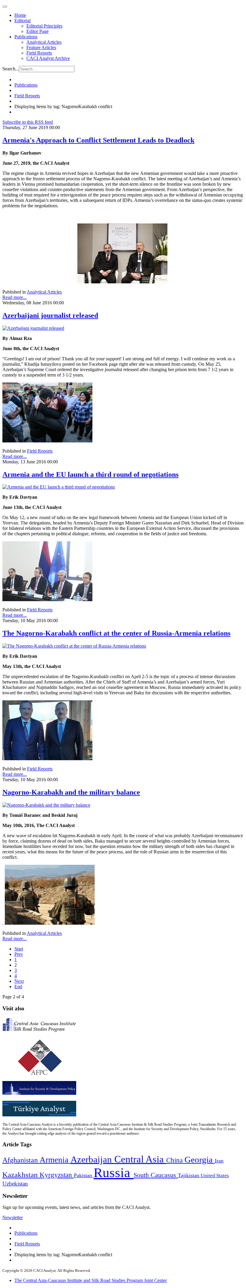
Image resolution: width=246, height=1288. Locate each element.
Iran (219, 1161)
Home (20, 15)
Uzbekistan (15, 1183)
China (175, 1160)
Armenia (55, 1159)
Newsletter (12, 1217)
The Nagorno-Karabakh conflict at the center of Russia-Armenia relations (116, 633)
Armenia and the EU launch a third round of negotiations (90, 474)
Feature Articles (41, 47)
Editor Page (37, 31)
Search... (10, 68)
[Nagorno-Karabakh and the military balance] (46, 805)
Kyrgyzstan (57, 1175)
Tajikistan (189, 1175)
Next (19, 981)
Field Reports (39, 52)
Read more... (14, 297)
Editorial (22, 20)
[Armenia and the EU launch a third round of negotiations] (58, 486)
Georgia (199, 1159)
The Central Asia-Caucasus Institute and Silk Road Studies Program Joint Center (90, 1280)
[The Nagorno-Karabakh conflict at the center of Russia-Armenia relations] (74, 645)
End (18, 986)
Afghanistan (21, 1160)
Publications (26, 36)
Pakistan (84, 1175)
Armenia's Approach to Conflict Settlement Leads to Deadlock (98, 140)
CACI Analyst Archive (48, 58)
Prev (18, 954)
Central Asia (140, 1159)
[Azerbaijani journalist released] (33, 328)
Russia (114, 1172)
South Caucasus (156, 1175)
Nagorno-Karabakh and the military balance (71, 792)
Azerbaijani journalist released (50, 315)
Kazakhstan (21, 1175)
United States (215, 1175)
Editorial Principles (44, 25)
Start (18, 948)
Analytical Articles (44, 42)
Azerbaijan (92, 1159)
